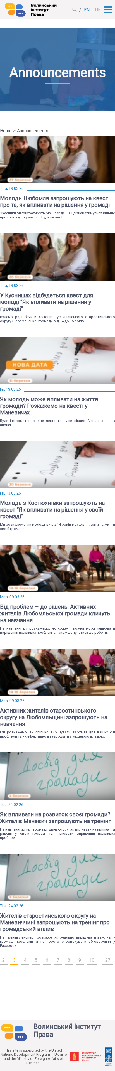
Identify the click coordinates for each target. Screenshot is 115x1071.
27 (107, 960)
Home (6, 130)
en (87, 10)
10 (91, 960)
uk (98, 10)
